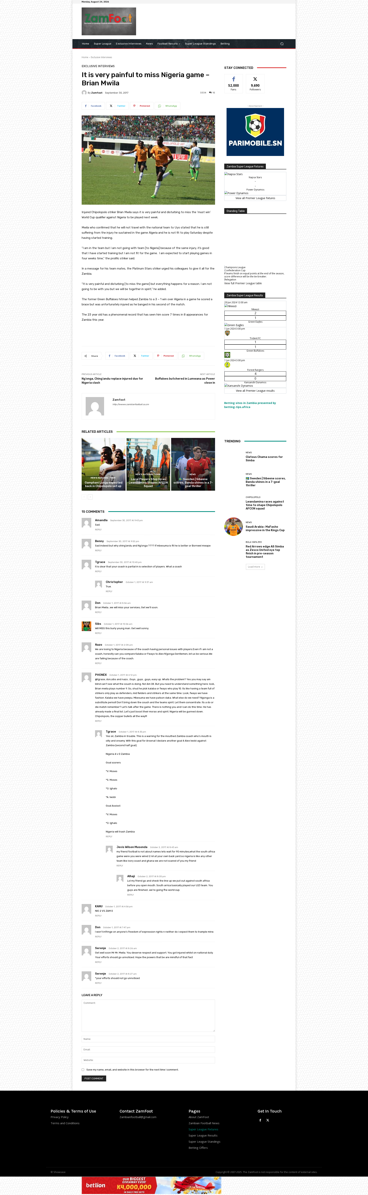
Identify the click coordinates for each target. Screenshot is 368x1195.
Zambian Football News (204, 1123)
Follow (255, 77)
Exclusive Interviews (101, 57)
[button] (281, 43)
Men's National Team (103, 478)
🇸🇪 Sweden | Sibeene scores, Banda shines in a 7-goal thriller (193, 482)
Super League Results (203, 1135)
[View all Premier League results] (255, 296)
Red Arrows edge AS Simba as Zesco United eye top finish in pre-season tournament (265, 552)
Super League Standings (204, 1141)
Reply (98, 529)
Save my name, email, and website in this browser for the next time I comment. (132, 1069)
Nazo (98, 644)
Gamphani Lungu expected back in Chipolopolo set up (103, 484)
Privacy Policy (60, 1117)
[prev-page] (84, 496)
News (193, 474)
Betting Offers (198, 1148)
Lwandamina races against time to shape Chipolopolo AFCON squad (265, 505)
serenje (100, 948)
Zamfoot (97, 92)
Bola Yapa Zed (254, 542)
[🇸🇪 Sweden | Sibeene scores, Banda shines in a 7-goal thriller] (193, 464)
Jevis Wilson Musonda (132, 847)
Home (85, 57)
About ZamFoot (199, 1117)
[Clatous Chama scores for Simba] (233, 457)
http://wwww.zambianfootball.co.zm (131, 404)
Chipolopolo (253, 497)
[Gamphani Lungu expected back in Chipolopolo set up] (104, 464)
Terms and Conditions (65, 1123)
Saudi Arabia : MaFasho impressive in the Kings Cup (265, 528)
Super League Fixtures (203, 1129)
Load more (254, 566)
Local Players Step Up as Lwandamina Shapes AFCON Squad (148, 482)
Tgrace (111, 731)
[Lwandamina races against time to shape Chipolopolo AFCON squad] (233, 503)
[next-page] (90, 496)
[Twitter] (268, 1120)
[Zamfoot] (85, 92)
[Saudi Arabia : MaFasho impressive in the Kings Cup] (233, 526)
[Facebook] (260, 1120)
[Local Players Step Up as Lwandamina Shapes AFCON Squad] (148, 464)
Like (234, 77)
